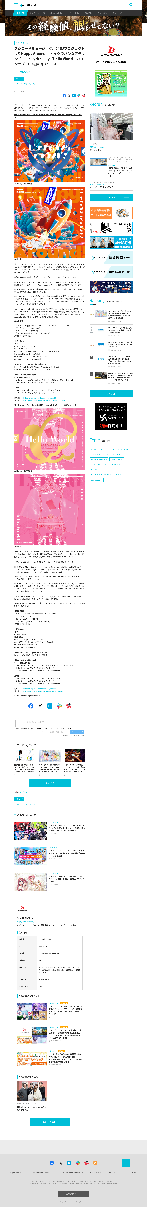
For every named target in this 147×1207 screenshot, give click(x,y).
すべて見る (50, 783)
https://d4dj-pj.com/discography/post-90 (39, 688)
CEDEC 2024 (116, 454)
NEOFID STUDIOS (96, 480)
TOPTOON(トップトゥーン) (100, 454)
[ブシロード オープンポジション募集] (111, 54)
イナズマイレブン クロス (99, 449)
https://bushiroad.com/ (25, 921)
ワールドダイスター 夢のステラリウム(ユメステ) (106, 475)
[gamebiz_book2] (111, 83)
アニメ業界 (102, 13)
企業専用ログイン (72, 1194)
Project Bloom (96, 470)
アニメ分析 (117, 13)
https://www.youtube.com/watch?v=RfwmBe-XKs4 (43, 691)
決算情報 (88, 13)
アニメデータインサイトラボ (119, 449)
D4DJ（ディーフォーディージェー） (26, 84)
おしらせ (112, 1173)
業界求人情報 (56, 13)
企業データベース (37, 13)
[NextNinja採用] (111, 416)
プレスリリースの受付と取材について (69, 1173)
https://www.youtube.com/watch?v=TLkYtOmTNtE (44, 400)
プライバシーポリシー (130, 1173)
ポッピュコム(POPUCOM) (99, 459)
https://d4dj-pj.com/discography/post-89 (39, 398)
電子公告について (96, 1173)
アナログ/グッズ (22, 43)
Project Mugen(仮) (117, 459)
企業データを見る (50, 1121)
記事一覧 (20, 13)
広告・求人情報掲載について (38, 1173)
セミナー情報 (73, 13)
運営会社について (15, 1173)
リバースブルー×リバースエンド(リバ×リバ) (105, 465)
